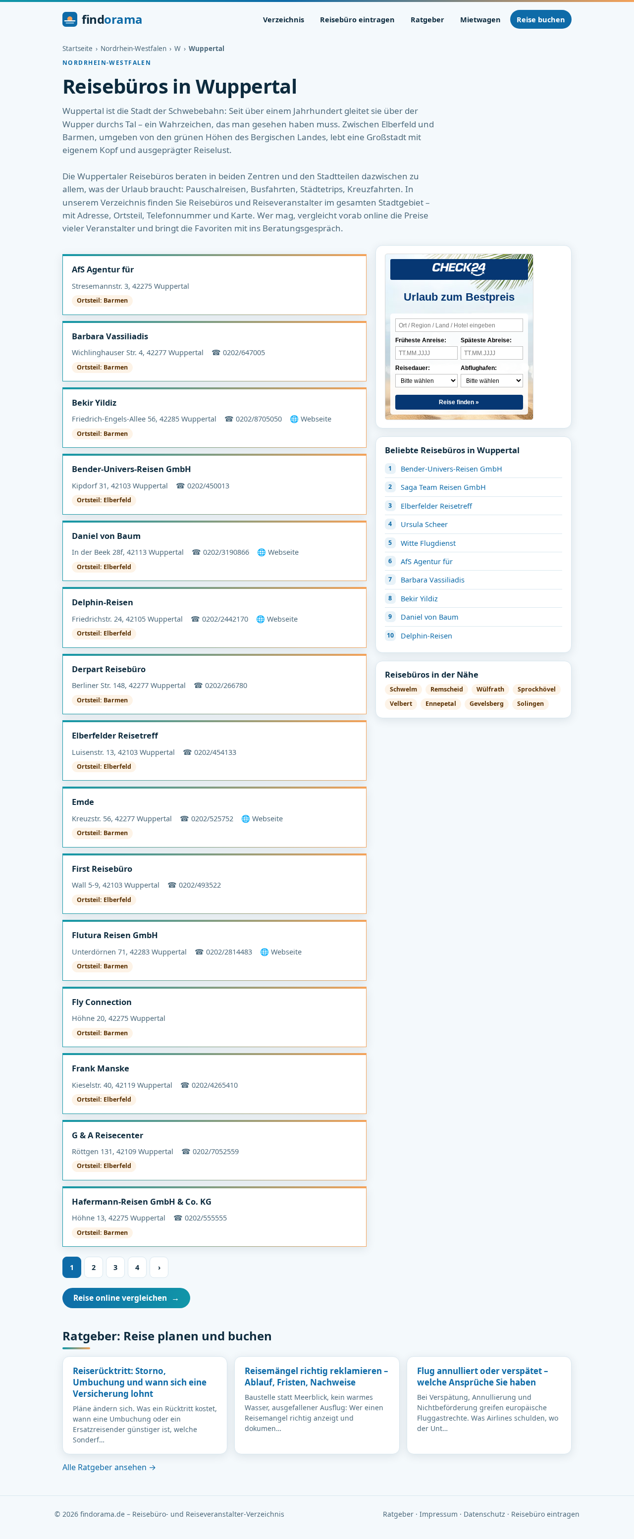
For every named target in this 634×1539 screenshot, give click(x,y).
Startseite (77, 48)
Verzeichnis (283, 19)
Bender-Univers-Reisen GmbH (131, 469)
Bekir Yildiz (94, 402)
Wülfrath (490, 689)
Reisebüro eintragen (357, 19)
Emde (83, 801)
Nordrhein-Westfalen (133, 48)
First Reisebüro (102, 868)
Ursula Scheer (424, 524)
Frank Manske (100, 1068)
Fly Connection (102, 1002)
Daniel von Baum (106, 535)
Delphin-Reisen (102, 602)
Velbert (401, 703)
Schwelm (403, 689)
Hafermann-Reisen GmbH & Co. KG (141, 1201)
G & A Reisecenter (107, 1135)
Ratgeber (427, 19)
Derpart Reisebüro (109, 669)
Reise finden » (459, 402)
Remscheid (446, 689)
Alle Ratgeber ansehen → (109, 1467)
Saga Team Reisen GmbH (443, 487)
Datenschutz (484, 1514)
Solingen (530, 703)
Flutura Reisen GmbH (115, 935)
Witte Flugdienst (428, 543)
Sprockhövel (537, 689)
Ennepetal (440, 703)
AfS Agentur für (103, 269)
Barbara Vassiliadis (110, 336)
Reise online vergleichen (126, 1297)
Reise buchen (541, 19)
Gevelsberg (487, 703)
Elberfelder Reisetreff (115, 735)
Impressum (439, 1514)
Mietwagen (480, 19)
